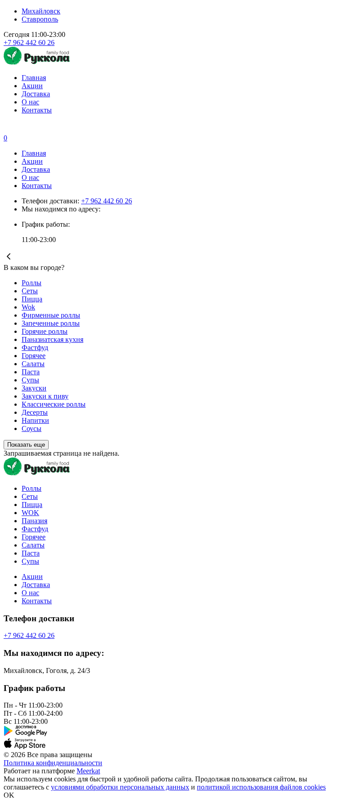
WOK (30, 512)
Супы (30, 380)
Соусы (31, 428)
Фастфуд (35, 347)
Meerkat (88, 771)
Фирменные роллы (51, 315)
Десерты (35, 412)
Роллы (31, 283)
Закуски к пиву (45, 396)
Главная (34, 77)
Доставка (36, 94)
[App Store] (173, 744)
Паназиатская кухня (52, 339)
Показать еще (26, 444)
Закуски (34, 388)
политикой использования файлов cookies (261, 787)
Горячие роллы (45, 331)
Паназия (34, 521)
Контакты (37, 110)
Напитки (35, 420)
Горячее (34, 355)
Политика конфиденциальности (53, 763)
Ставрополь (40, 19)
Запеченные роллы (51, 323)
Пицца (32, 299)
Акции (32, 86)
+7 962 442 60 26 (29, 42)
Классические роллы (54, 404)
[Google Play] (173, 732)
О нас (30, 102)
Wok (28, 307)
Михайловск (41, 11)
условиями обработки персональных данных (120, 787)
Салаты (33, 364)
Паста (31, 372)
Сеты (30, 291)
